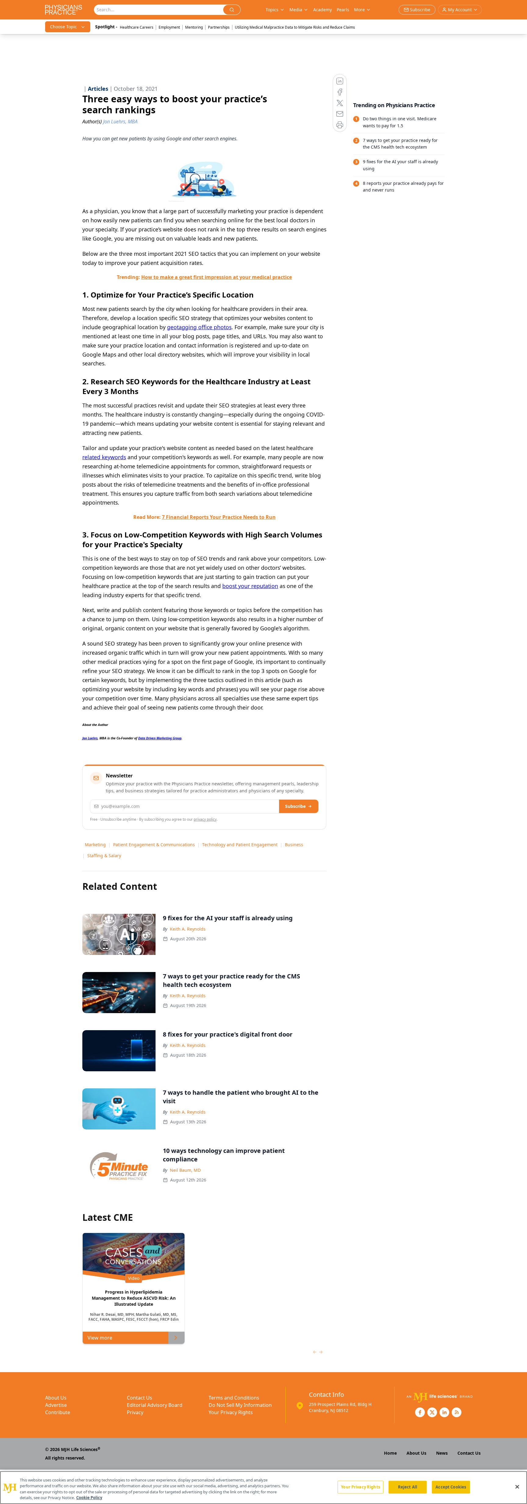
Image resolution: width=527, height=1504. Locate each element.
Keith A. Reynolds (188, 929)
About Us (55, 1397)
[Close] (517, 1486)
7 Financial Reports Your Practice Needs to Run (219, 517)
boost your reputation (250, 586)
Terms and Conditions (234, 1397)
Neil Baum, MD (185, 1170)
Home (390, 1453)
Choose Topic (63, 27)
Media (295, 9)
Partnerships (219, 27)
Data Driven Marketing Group (159, 738)
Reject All (407, 1487)
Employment (169, 27)
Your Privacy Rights (231, 1412)
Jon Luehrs (90, 738)
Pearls (343, 9)
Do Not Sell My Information (240, 1405)
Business (294, 844)
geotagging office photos (199, 327)
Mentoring (194, 27)
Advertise (56, 1405)
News (442, 1453)
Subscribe (295, 806)
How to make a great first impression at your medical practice (216, 277)
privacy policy (205, 819)
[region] (263, 1487)
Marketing (95, 844)
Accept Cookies (451, 1487)
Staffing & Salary (104, 855)
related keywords (104, 457)
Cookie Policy (89, 1497)
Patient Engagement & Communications (154, 844)
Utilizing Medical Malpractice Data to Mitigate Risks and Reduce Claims (295, 27)
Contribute (57, 1412)
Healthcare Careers (136, 27)
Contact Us (139, 1397)
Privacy (135, 1412)
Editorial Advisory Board (154, 1405)
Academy (322, 9)
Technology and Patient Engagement (240, 844)
